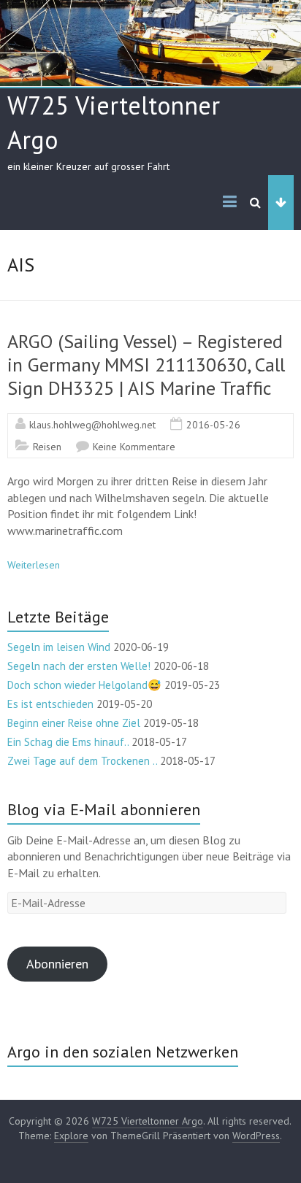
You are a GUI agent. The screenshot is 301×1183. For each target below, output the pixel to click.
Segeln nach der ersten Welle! (78, 666)
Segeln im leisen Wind (58, 647)
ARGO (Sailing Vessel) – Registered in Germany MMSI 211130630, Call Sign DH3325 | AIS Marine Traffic (146, 364)
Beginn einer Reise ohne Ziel (73, 723)
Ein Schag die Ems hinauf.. (68, 742)
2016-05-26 (213, 424)
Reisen (47, 446)
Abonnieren (57, 963)
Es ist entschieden (50, 704)
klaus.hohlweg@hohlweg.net (92, 424)
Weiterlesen (33, 564)
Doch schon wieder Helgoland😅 (84, 685)
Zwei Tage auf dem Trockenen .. (82, 761)
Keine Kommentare (134, 446)
